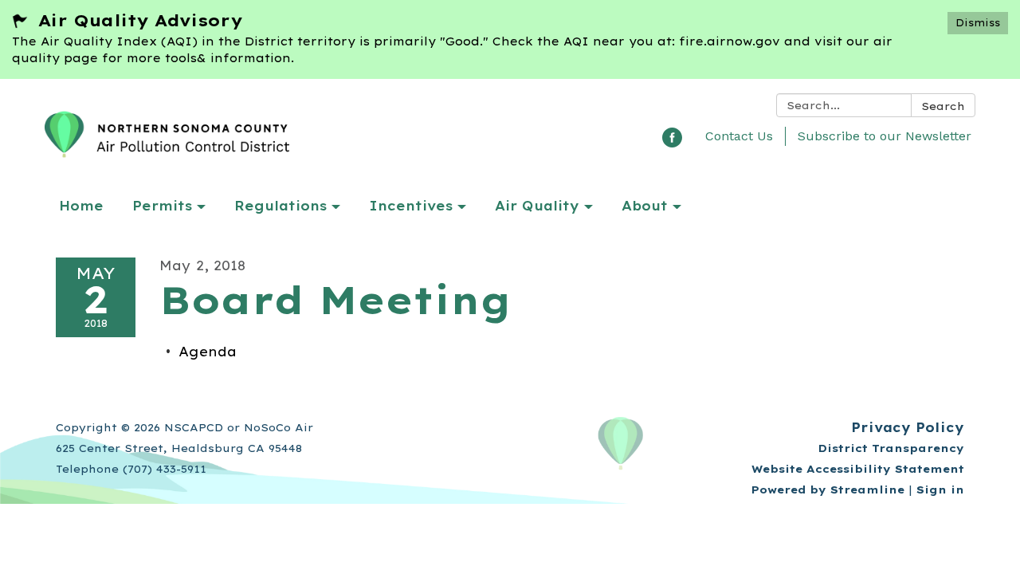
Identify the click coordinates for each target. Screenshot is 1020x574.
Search (943, 106)
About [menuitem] (645, 206)
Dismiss (977, 23)
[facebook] (672, 143)
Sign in (940, 489)
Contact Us (739, 136)
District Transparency (891, 448)
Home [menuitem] (81, 206)
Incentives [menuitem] (411, 206)
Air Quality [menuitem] (537, 206)
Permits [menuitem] (162, 206)
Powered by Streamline (827, 489)
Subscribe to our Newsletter (884, 136)
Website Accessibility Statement (857, 468)
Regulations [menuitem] (280, 206)
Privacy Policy (907, 427)
